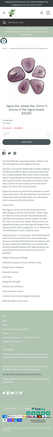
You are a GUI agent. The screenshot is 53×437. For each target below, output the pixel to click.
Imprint (5, 325)
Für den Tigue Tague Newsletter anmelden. (22, 374)
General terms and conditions (15, 329)
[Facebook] (8, 393)
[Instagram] (16, 393)
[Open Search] (4, 22)
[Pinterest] (20, 393)
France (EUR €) (10, 409)
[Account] (41, 12)
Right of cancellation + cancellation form (20, 337)
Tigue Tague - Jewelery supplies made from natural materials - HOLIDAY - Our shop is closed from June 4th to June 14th (26, 32)
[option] (26, 76)
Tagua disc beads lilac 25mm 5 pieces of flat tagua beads (29, 48)
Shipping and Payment (12, 341)
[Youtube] (12, 393)
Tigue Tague (8, 120)
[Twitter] (3, 393)
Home (4, 48)
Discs (8, 123)
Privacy (5, 333)
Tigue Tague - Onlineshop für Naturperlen (29, 428)
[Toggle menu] (3, 12)
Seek (4, 321)
